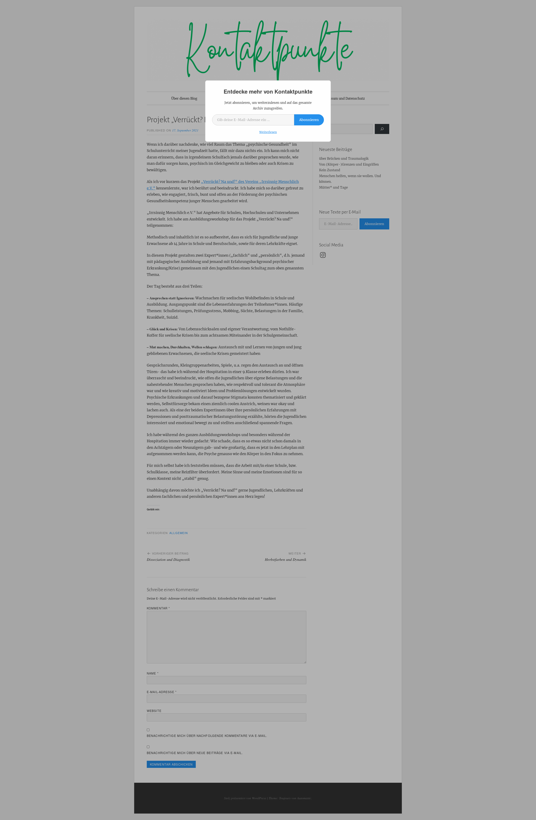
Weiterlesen (268, 132)
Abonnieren (309, 120)
